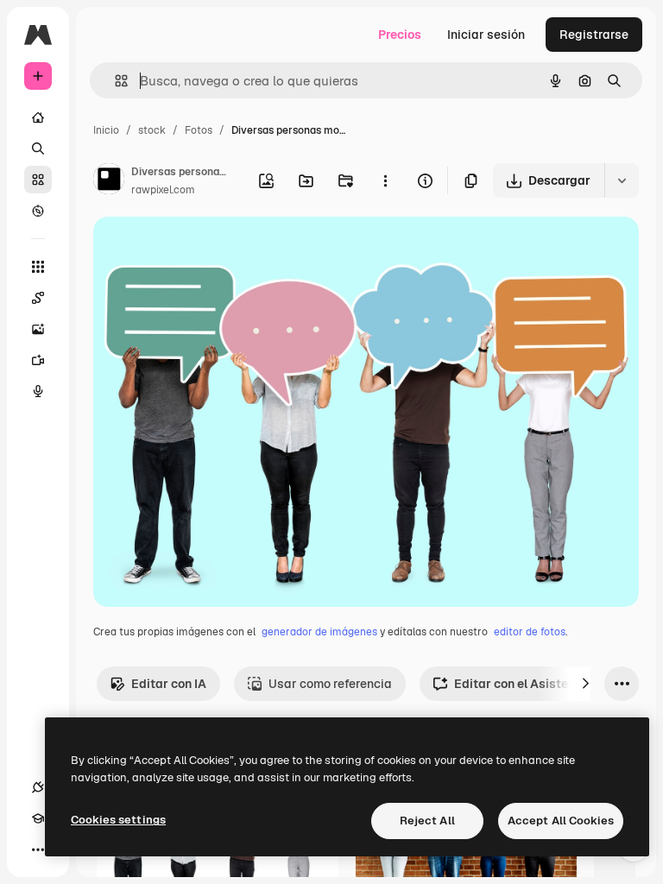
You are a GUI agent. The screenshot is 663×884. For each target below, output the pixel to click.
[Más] (38, 849)
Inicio (106, 130)
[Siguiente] (585, 683)
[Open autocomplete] (114, 80)
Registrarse (593, 34)
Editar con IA (168, 683)
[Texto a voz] (38, 391)
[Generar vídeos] (38, 360)
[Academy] (38, 818)
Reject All (427, 820)
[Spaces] (38, 298)
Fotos (198, 130)
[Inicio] (38, 117)
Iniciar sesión (486, 34)
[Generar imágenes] (38, 329)
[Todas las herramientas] (38, 267)
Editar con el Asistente (520, 683)
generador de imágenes (319, 632)
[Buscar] (38, 148)
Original (204, 250)
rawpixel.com (163, 190)
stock (152, 130)
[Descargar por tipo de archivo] (621, 180)
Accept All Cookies (561, 820)
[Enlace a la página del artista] (108, 181)
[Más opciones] (385, 180)
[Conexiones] (38, 787)
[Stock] (38, 179)
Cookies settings (118, 819)
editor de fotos (529, 632)
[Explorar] (38, 210)
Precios (399, 34)
